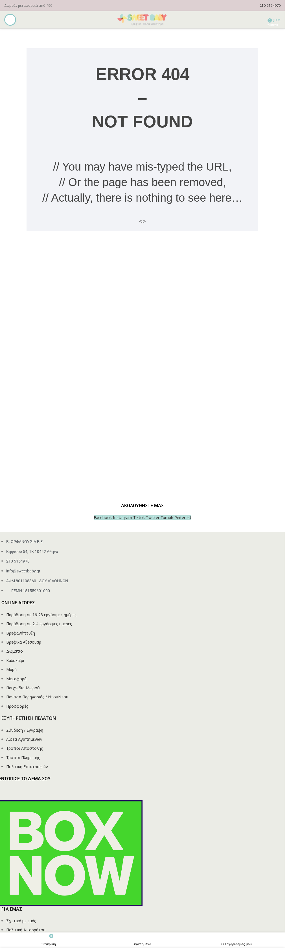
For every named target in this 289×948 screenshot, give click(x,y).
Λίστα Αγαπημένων (24, 739)
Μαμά (11, 669)
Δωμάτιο (14, 651)
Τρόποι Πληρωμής (23, 757)
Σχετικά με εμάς (21, 920)
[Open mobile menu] (10, 19)
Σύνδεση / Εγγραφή (24, 730)
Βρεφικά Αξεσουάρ (23, 642)
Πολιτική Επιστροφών (27, 766)
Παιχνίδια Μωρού (23, 687)
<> (142, 221)
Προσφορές (17, 706)
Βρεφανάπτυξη (20, 633)
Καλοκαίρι (15, 660)
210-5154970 (270, 5)
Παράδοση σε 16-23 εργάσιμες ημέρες (41, 614)
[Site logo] (142, 19)
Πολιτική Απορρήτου (25, 929)
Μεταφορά (16, 678)
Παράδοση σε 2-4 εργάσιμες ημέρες (39, 623)
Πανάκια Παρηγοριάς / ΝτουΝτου (37, 696)
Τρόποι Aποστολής (24, 748)
